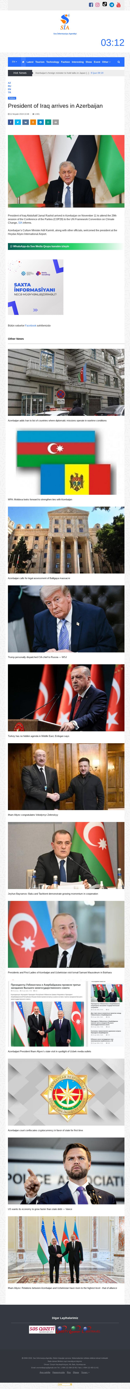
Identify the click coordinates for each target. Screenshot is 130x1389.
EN (14, 61)
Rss (69, 1372)
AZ (9, 83)
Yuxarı (84, 1372)
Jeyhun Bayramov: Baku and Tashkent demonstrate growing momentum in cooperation (53, 893)
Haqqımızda (58, 1372)
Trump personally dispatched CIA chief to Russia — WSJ (37, 657)
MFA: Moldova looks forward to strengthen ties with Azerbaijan (40, 499)
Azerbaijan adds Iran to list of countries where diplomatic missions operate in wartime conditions (57, 420)
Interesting (78, 62)
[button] (119, 62)
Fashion (65, 62)
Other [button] (105, 62)
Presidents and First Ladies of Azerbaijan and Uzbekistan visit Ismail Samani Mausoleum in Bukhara (60, 972)
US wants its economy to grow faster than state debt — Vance (40, 1209)
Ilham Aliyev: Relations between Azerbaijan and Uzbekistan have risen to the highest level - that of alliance (62, 1288)
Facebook (30, 325)
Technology (52, 62)
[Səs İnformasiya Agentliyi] (65, 22)
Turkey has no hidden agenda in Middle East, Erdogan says (38, 736)
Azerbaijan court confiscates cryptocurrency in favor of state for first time (45, 1130)
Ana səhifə (45, 1372)
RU (9, 86)
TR (9, 92)
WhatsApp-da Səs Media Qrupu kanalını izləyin (41, 246)
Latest (30, 62)
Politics (17, 412)
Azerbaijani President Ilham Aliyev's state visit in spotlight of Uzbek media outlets (49, 1051)
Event (97, 62)
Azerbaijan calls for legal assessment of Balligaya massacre (39, 578)
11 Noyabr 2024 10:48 (20, 114)
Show (89, 62)
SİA (20, 222)
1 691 (37, 114)
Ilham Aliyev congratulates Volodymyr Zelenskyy (33, 814)
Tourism (39, 62)
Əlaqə (76, 1372)
